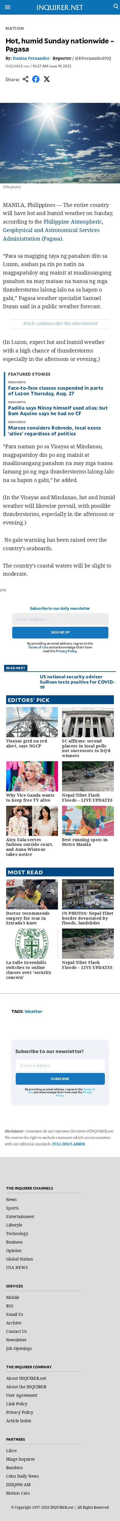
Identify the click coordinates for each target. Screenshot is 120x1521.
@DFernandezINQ (93, 58)
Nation (15, 28)
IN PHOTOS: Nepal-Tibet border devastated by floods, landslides (87, 918)
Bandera (14, 1467)
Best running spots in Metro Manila (84, 842)
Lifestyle (14, 1225)
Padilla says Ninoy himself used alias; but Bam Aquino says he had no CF (58, 410)
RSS (9, 1306)
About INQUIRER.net (26, 1378)
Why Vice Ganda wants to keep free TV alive (30, 797)
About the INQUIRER (26, 1386)
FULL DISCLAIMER (68, 1144)
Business (14, 1242)
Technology (17, 1233)
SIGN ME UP (60, 632)
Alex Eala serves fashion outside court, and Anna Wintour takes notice (29, 847)
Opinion (14, 1250)
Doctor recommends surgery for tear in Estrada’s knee (28, 918)
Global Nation (19, 1259)
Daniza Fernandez (31, 58)
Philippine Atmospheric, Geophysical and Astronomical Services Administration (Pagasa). (53, 230)
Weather (33, 1011)
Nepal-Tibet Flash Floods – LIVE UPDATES (87, 797)
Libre (11, 1450)
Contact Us (16, 1331)
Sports (12, 1208)
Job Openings (19, 1348)
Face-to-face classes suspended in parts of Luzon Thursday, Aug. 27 (55, 390)
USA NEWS (17, 1267)
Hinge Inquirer (20, 1459)
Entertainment (20, 1216)
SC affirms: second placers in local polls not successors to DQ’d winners (86, 748)
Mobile (12, 1297)
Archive (13, 1323)
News (11, 1199)
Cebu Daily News (22, 1476)
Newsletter (16, 1340)
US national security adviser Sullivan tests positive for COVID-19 (77, 681)
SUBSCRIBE (60, 1079)
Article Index (18, 1420)
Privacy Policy (66, 651)
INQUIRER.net (17, 66)
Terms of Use (38, 647)
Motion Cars (18, 1493)
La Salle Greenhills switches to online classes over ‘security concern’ (29, 970)
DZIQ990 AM (18, 1484)
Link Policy (16, 1403)
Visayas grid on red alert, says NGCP (26, 743)
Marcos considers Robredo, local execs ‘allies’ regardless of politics (54, 430)
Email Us (14, 1314)
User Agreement (21, 1395)
